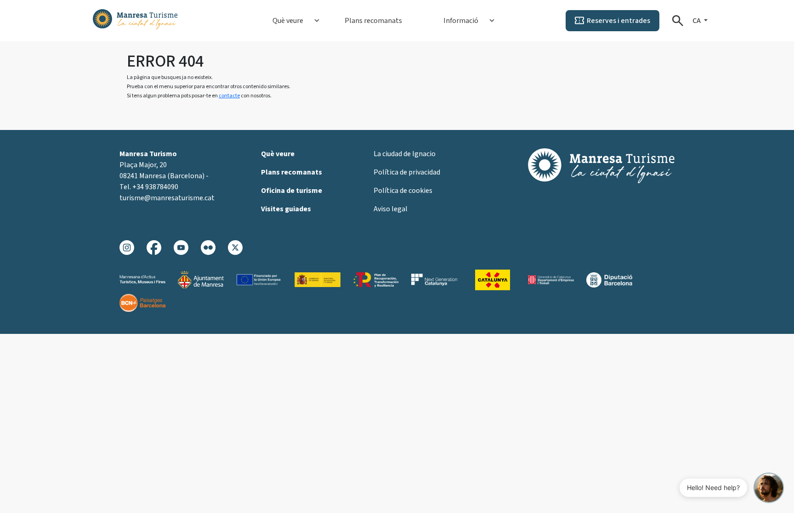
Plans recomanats (373, 21)
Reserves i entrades (618, 21)
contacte (229, 96)
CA (697, 21)
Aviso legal (391, 209)
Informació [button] (460, 21)
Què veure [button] (287, 21)
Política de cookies (403, 191)
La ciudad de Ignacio (405, 154)
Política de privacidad (407, 172)
